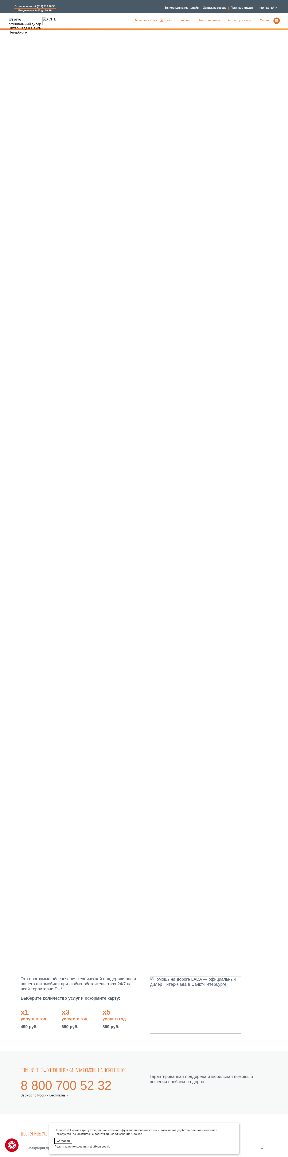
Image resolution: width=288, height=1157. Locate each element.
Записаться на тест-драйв (181, 8)
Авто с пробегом (239, 20)
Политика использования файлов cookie (82, 1146)
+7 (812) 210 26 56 (44, 6)
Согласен (63, 1140)
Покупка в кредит (242, 8)
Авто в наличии (209, 20)
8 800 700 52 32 (66, 1085)
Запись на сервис (214, 8)
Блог (169, 20)
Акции (185, 20)
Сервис (265, 20)
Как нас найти (268, 8)
